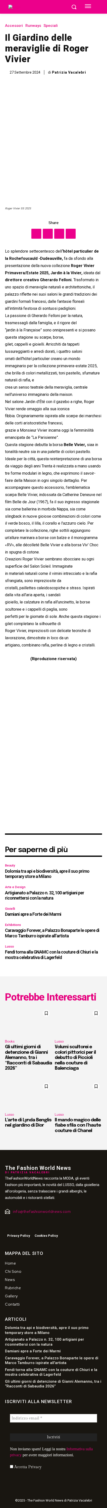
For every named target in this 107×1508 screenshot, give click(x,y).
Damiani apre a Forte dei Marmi (33, 914)
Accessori (14, 26)
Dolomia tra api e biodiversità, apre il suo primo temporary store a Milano (47, 873)
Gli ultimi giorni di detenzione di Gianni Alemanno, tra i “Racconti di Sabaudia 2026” (28, 1058)
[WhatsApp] (71, 234)
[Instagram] (16, 1225)
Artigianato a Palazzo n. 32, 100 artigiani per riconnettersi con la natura (44, 895)
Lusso (9, 946)
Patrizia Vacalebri (69, 72)
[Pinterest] (59, 234)
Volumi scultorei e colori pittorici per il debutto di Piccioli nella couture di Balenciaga (75, 1058)
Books (9, 1041)
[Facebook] (36, 234)
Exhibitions (13, 925)
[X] (48, 234)
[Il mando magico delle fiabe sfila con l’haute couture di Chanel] (78, 1094)
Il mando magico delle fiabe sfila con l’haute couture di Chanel (78, 1125)
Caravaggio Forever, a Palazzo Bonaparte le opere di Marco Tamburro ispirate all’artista (52, 933)
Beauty (10, 865)
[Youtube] (27, 1225)
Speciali (51, 26)
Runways (33, 26)
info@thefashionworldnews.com (42, 1211)
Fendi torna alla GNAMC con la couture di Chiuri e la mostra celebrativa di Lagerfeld (51, 954)
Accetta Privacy (27, 1467)
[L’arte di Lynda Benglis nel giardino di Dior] (28, 1094)
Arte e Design (15, 887)
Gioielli (10, 909)
